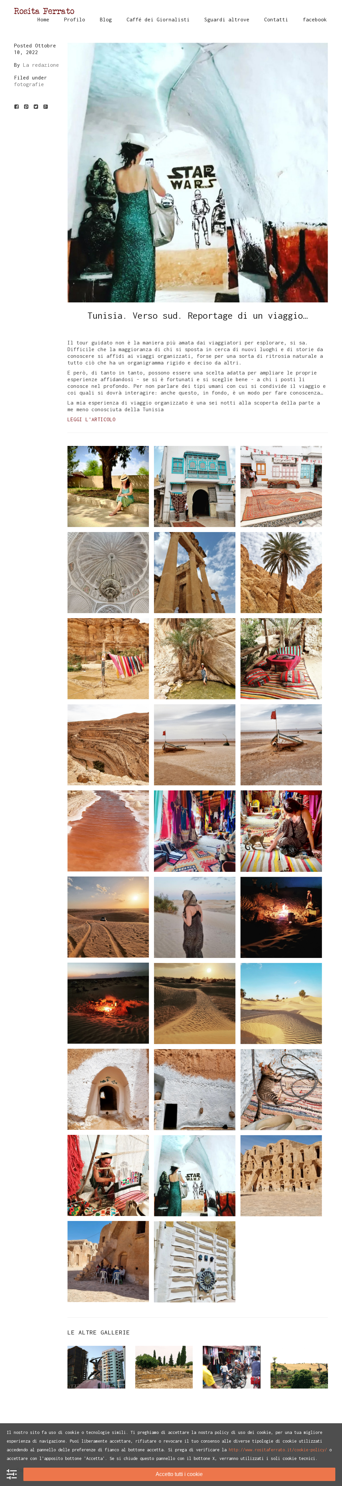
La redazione (41, 65)
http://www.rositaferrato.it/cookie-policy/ (278, 1449)
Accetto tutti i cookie (179, 1474)
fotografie (29, 84)
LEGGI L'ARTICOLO (91, 419)
